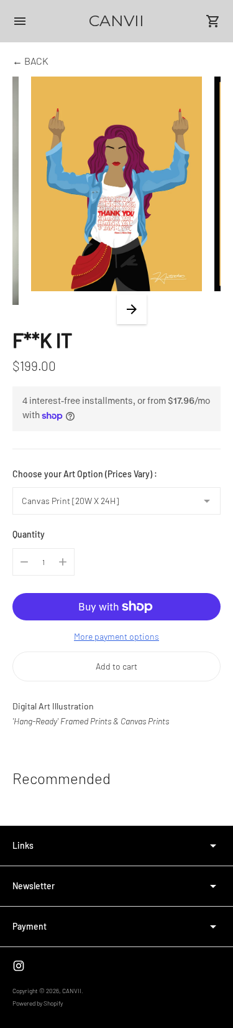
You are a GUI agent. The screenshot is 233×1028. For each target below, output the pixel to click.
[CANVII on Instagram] (18, 966)
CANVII (71, 990)
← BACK (30, 61)
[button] (132, 309)
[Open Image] (116, 184)
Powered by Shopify (37, 1003)
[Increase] (63, 562)
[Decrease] (24, 562)
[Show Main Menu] (20, 21)
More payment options (116, 636)
